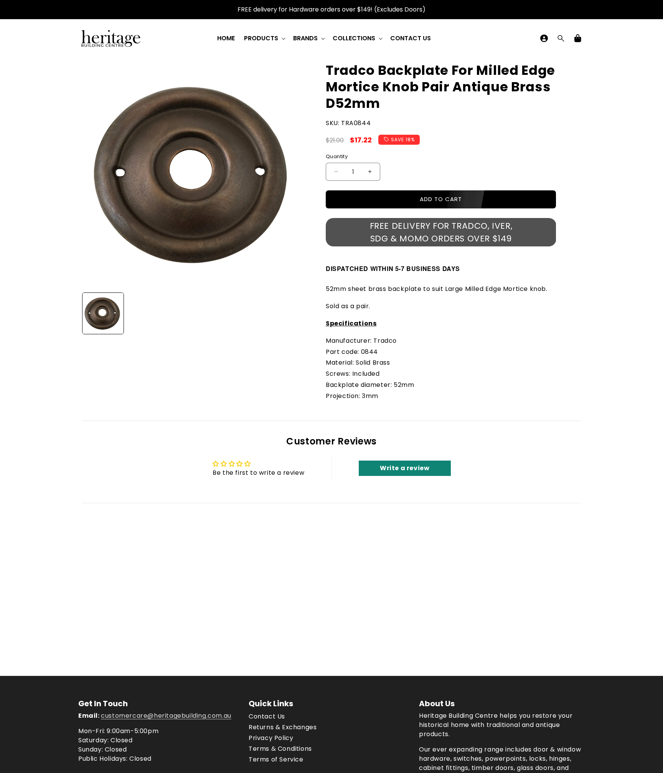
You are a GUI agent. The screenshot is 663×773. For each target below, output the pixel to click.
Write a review (404, 468)
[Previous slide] (90, 313)
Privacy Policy (271, 737)
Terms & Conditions (280, 748)
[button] (264, 38)
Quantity (337, 156)
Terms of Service (276, 759)
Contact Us (267, 716)
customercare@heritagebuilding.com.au (166, 715)
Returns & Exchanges (283, 727)
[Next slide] (298, 313)
